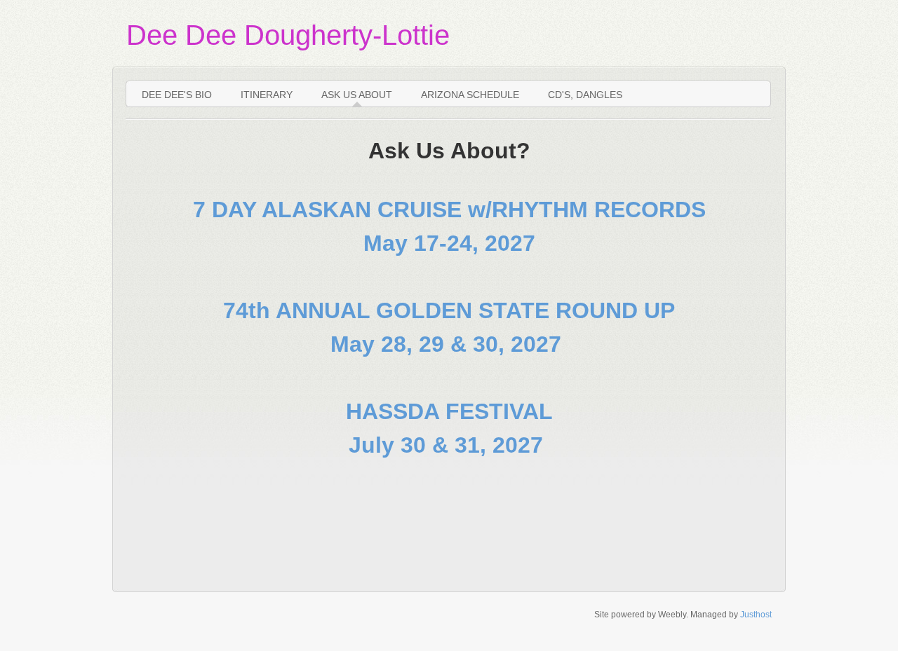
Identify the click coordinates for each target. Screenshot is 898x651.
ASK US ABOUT (356, 94)
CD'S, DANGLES (585, 94)
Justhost (756, 614)
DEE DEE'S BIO (177, 94)
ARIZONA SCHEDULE (470, 94)
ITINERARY (267, 94)
